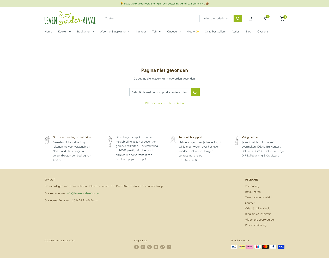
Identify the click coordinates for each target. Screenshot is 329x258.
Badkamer (83, 31)
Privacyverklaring (256, 225)
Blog (248, 31)
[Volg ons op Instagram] (143, 247)
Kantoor (141, 31)
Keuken (62, 31)
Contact (249, 203)
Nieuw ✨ (193, 31)
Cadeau (172, 31)
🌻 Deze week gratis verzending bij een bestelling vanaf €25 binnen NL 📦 (164, 3)
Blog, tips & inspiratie (258, 214)
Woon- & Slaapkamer (113, 31)
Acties (236, 31)
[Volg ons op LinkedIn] (169, 247)
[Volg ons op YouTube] (156, 247)
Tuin (154, 31)
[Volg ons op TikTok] (162, 247)
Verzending (252, 186)
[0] (282, 18)
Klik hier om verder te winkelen (164, 103)
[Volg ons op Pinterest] (149, 247)
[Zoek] (238, 18)
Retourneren (253, 191)
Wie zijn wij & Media (257, 208)
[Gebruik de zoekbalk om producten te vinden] (195, 92)
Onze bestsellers (215, 31)
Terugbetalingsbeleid (258, 197)
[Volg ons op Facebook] (136, 247)
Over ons (263, 31)
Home (48, 31)
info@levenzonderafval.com (84, 193)
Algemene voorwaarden (260, 219)
